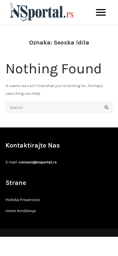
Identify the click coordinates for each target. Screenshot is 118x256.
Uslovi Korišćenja (20, 210)
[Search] (106, 107)
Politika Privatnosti (22, 199)
